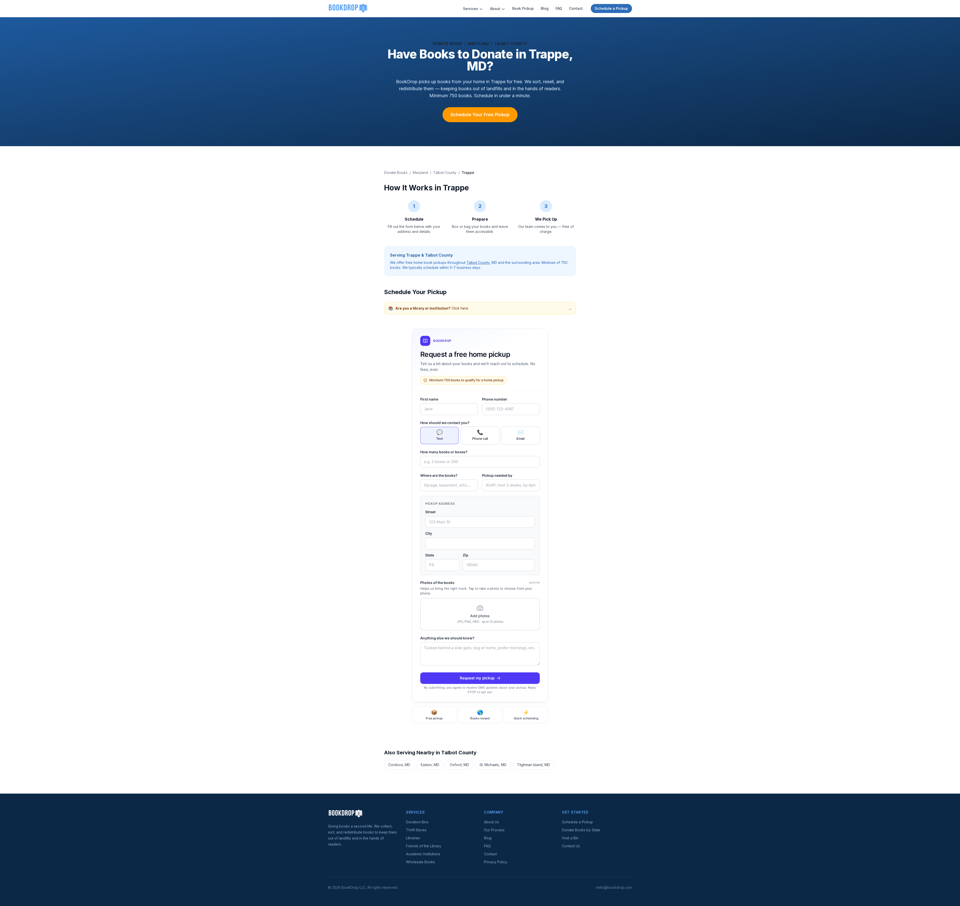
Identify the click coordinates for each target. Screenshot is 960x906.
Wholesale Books (420, 862)
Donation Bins (417, 822)
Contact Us (571, 846)
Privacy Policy (495, 862)
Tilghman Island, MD (533, 765)
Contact (576, 8)
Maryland (478, 43)
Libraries (413, 838)
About (495, 8)
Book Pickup (523, 8)
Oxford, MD (459, 765)
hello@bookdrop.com (614, 887)
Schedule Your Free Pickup (480, 114)
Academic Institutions (423, 854)
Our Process (494, 830)
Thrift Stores (416, 830)
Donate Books (447, 43)
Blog (544, 8)
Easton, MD (430, 765)
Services (470, 8)
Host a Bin (570, 838)
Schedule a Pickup (611, 8)
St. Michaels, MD (493, 765)
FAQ (559, 8)
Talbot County (510, 43)
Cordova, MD (399, 765)
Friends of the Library (423, 846)
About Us (491, 822)
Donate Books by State (581, 830)
